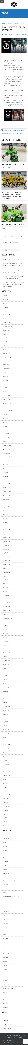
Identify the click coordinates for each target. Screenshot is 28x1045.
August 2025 (6, 330)
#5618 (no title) (7, 1035)
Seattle (7, 23)
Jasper (4, 907)
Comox (5, 865)
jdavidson (6, 34)
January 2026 (6, 318)
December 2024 (7, 357)
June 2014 (5, 783)
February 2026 (6, 315)
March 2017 (6, 683)
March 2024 (6, 391)
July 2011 (5, 814)
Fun (16, 132)
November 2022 (7, 449)
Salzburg (5, 973)
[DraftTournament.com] (14, 4)
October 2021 (6, 499)
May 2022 (5, 472)
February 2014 (6, 791)
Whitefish (5, 1003)
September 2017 (7, 660)
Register (9, 1037)
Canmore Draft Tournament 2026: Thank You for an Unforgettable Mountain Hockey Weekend (13, 284)
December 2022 (7, 445)
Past (23, 1035)
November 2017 (7, 652)
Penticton (5, 957)
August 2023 (6, 414)
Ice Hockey (20, 132)
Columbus (5, 861)
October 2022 (6, 453)
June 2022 (5, 468)
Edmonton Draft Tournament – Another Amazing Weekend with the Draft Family (13, 265)
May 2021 (5, 518)
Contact (20, 1037)
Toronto (5, 992)
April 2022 (5, 476)
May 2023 (5, 426)
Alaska (4, 834)
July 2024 (5, 376)
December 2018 (7, 606)
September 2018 (7, 618)
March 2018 (6, 641)
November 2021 (7, 495)
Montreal (5, 942)
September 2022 (7, 457)
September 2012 (7, 806)
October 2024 (6, 364)
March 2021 (6, 526)
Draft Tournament (9, 132)
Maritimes (5, 930)
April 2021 (5, 522)
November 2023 (7, 403)
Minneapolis (6, 938)
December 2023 (7, 399)
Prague (5, 969)
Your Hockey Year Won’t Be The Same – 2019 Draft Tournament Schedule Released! (13, 195)
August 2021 (6, 507)
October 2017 (6, 656)
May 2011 (5, 818)
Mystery (5, 946)
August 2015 (6, 748)
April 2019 (5, 591)
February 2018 (6, 645)
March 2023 (6, 434)
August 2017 (6, 664)
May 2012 (5, 810)
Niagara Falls (6, 954)
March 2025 (6, 349)
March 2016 (6, 729)
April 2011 (5, 821)
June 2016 (5, 718)
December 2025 (7, 322)
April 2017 (5, 679)
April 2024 (5, 388)
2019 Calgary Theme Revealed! (9, 242)
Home (3, 23)
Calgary (17, 102)
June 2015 (5, 756)
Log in (4, 1017)
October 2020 (6, 541)
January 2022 (6, 487)
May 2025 (5, 341)
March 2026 (6, 311)
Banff (4, 842)
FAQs (4, 888)
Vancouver (11, 104)
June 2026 (5, 303)
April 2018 (5, 637)
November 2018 (7, 610)
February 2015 (6, 768)
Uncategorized (7, 996)
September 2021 (7, 503)
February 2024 (6, 395)
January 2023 (6, 441)
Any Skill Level (14, 130)
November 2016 (7, 699)
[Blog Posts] (1, 239)
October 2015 (6, 745)
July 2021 (5, 510)
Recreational (4, 133)
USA (14, 133)
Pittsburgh (5, 965)
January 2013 (6, 802)
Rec (25, 132)
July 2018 (5, 626)
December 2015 (7, 737)
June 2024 (5, 380)
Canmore (5, 854)
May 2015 (5, 760)
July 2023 (5, 418)
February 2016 (6, 733)
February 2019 (6, 599)
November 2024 (7, 361)
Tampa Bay (6, 984)
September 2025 (7, 326)
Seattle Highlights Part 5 (12, 225)
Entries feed (6, 1020)
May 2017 (5, 675)
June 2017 (5, 672)
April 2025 (5, 345)
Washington (19, 133)
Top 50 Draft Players (8, 988)
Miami (4, 934)
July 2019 (5, 580)
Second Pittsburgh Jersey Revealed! (12, 236)
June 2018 (5, 629)
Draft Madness (6, 877)
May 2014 (5, 787)
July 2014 (5, 779)
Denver (5, 869)
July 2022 (5, 464)
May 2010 (5, 825)
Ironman (5, 900)
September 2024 (7, 368)
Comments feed (7, 1024)
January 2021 (6, 533)
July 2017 (5, 668)
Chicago (5, 858)
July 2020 (5, 553)
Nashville (5, 950)
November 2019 (7, 564)
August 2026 (6, 295)
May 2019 (5, 587)
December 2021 (7, 491)
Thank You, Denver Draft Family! (11, 259)
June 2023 (5, 422)
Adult (8, 130)
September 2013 (7, 795)
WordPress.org (7, 1028)
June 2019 (5, 583)
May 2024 (5, 384)
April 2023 (5, 430)
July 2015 (5, 752)
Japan (4, 904)
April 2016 (5, 725)
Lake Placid (6, 915)
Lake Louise (6, 911)
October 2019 (6, 568)
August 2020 (6, 549)
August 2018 (6, 622)
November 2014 (7, 771)
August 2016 (6, 710)
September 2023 (7, 411)
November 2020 (7, 537)
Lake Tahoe (6, 919)
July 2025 (5, 334)
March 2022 (6, 480)
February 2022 (6, 484)
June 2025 (5, 338)
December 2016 (7, 695)
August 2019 (6, 576)
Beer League (21, 130)
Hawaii (4, 892)
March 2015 (6, 764)
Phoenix (5, 961)
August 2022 (6, 460)
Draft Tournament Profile (9, 881)
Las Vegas (5, 923)
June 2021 (5, 514)
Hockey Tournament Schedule (11, 896)
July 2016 (5, 714)
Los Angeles (6, 927)
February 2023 (6, 437)
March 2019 (6, 595)
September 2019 (7, 572)
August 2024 (6, 372)
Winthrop (5, 1007)
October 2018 (6, 614)
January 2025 (6, 353)
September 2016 (7, 706)
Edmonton (6, 884)
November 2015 (7, 741)
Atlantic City (6, 838)
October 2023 (6, 407)
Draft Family (6, 873)
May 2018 (5, 633)
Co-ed (3, 132)
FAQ (15, 1037)
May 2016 (5, 722)
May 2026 (5, 307)
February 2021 (6, 530)
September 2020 (7, 545)
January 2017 (6, 691)
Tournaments (16, 1035)
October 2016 (6, 702)
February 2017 (6, 687)
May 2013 (5, 798)
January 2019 (6, 603)
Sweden (5, 980)
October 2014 (6, 775)
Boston (5, 846)
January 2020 (6, 556)
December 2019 (7, 560)
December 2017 (7, 649)
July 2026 (5, 299)
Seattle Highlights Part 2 (12, 164)
